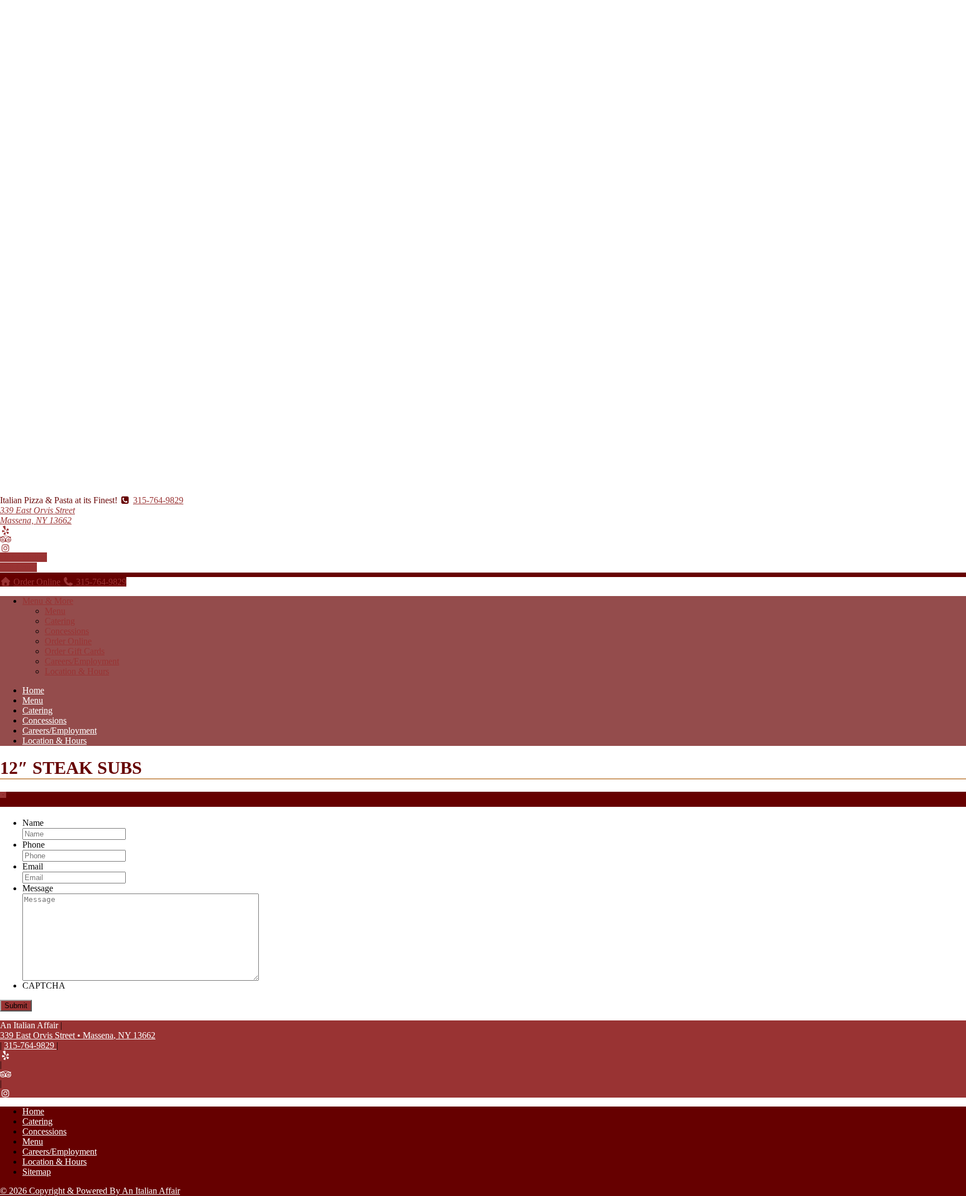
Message (37, 888)
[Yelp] (5, 530)
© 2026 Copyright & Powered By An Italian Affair (90, 1190)
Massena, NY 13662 (37, 515)
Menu (55, 611)
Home (33, 690)
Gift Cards (18, 567)
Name (33, 823)
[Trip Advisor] (5, 539)
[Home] (5, 582)
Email (32, 866)
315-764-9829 (158, 500)
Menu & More (47, 601)
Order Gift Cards (75, 651)
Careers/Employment (82, 661)
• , (77, 1035)
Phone (33, 844)
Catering (60, 621)
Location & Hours (77, 671)
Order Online (23, 557)
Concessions (67, 631)
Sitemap (36, 1171)
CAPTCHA (43, 985)
